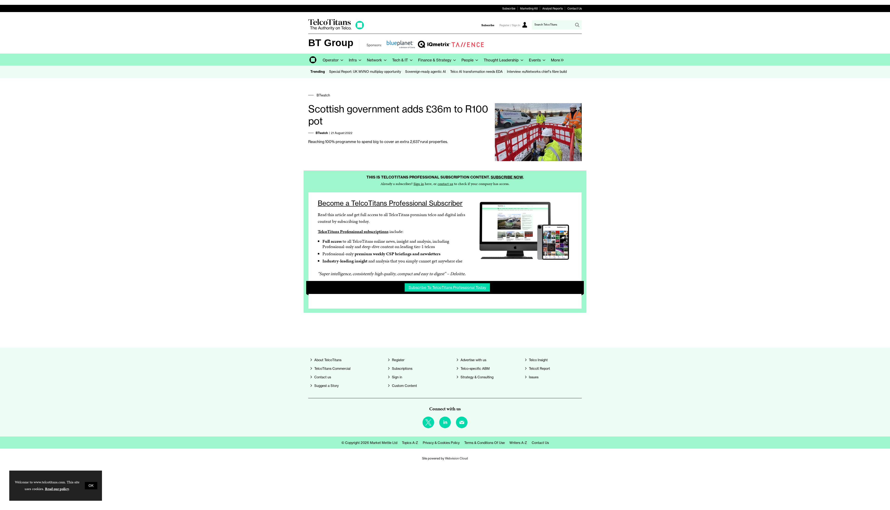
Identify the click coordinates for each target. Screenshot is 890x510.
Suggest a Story (326, 386)
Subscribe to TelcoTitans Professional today (447, 287)
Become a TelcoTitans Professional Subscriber (390, 203)
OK (91, 486)
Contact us (322, 377)
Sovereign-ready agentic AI (425, 72)
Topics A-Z (410, 443)
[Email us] (462, 422)
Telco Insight (538, 360)
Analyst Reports (552, 8)
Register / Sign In (509, 25)
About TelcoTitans (327, 360)
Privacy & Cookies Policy (441, 443)
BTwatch (323, 95)
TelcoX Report (539, 369)
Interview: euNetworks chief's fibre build (537, 72)
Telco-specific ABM (475, 369)
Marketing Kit (529, 8)
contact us (445, 183)
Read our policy (57, 488)
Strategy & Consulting (477, 377)
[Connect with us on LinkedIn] (445, 422)
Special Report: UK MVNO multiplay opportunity (365, 72)
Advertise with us (473, 360)
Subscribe (508, 8)
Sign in (418, 183)
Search (577, 25)
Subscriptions (402, 369)
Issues (533, 377)
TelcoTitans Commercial (332, 369)
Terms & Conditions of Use (484, 443)
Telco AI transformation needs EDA (476, 72)
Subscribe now (507, 177)
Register (398, 360)
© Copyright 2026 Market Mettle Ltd (369, 443)
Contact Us (574, 8)
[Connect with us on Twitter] (428, 422)
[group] (556, 60)
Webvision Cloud (456, 458)
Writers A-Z (518, 443)
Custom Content (404, 386)
